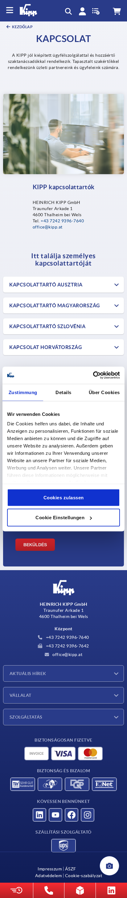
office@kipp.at (48, 226)
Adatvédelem (48, 875)
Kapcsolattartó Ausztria (46, 284)
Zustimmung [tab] (23, 392)
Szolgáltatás (26, 717)
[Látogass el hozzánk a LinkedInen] (39, 815)
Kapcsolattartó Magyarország (54, 305)
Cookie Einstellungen (59, 517)
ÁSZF (70, 869)
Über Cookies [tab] (104, 392)
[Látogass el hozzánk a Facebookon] (71, 815)
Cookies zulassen (63, 497)
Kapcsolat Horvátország (45, 347)
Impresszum (50, 869)
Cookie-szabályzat (83, 875)
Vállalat (20, 695)
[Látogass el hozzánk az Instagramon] (87, 815)
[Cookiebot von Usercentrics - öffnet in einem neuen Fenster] (93, 375)
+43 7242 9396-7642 (67, 645)
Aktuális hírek (28, 673)
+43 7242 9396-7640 (62, 220)
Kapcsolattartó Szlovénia (47, 326)
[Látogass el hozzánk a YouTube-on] (55, 815)
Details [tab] (63, 392)
